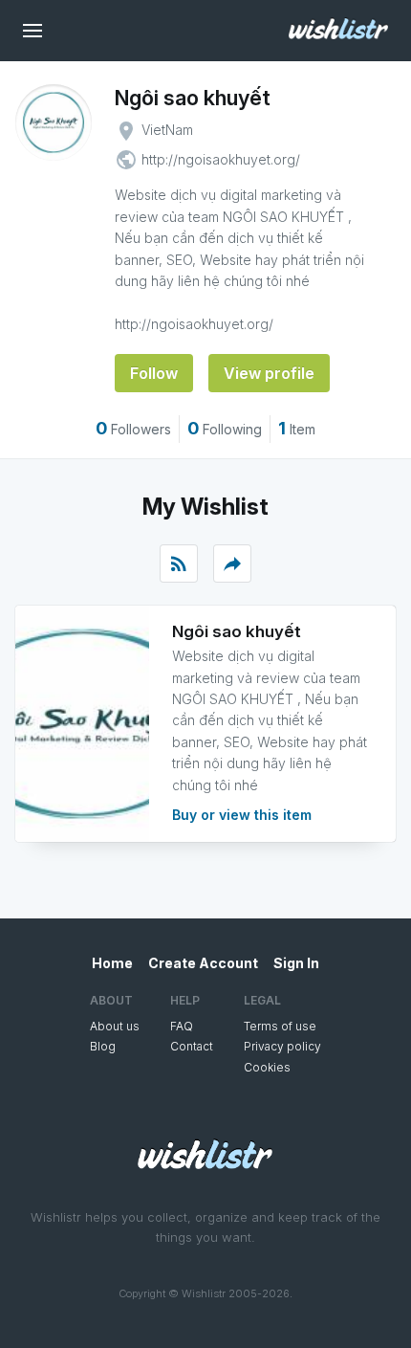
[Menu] (32, 30)
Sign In (296, 963)
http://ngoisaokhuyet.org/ (220, 159)
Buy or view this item (242, 815)
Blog (103, 1046)
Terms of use (280, 1026)
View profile (269, 373)
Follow (154, 373)
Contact (191, 1046)
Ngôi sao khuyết (192, 97)
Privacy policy (282, 1046)
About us (115, 1026)
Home (112, 963)
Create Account (203, 963)
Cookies (267, 1067)
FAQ (181, 1026)
